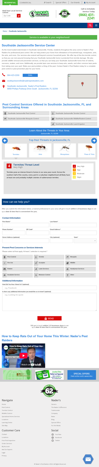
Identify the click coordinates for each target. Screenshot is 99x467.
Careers (53, 404)
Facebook (58, 437)
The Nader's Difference (59, 407)
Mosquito (73, 257)
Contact (4, 434)
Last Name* (54, 221)
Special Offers (61, 2)
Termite (41, 257)
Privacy (4, 456)
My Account (6, 446)
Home (5, 31)
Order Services (7, 443)
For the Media (55, 425)
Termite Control (7, 410)
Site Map (4, 425)
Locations (5, 419)
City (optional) (55, 237)
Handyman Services (77, 269)
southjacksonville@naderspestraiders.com (25, 81)
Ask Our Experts (7, 449)
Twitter (57, 440)
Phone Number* (7, 229)
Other (72, 275)
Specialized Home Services (11, 416)
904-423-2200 (19, 75)
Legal (3, 453)
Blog (52, 419)
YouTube (58, 434)
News (53, 416)
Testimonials (55, 410)
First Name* (6, 221)
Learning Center (7, 422)
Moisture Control (44, 275)
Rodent (9, 269)
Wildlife (72, 263)
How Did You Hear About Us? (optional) (15, 284)
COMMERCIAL (25, 2)
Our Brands (75, 2)
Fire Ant (10, 263)
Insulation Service (13, 275)
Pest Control (11, 257)
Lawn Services (44, 269)
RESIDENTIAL (10, 2)
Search (48, 2)
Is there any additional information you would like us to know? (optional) (26, 291)
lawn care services (50, 63)
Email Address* (55, 229)
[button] (82, 84)
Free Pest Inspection (8, 440)
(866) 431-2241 (87, 16)
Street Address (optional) (11, 237)
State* (76, 237)
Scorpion (42, 263)
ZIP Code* (29, 229)
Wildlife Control (7, 413)
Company (54, 413)
